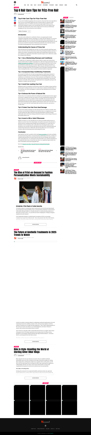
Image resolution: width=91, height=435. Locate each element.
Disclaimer (47, 428)
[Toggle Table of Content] (28, 31)
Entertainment (45, 4)
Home (25, 4)
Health (35, 4)
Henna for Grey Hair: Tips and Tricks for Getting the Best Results (36, 144)
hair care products (43, 134)
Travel (31, 4)
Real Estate (39, 4)
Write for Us (58, 428)
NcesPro (51, 433)
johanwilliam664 (21, 14)
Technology (61, 4)
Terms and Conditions (41, 428)
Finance (56, 4)
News (28, 4)
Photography (51, 4)
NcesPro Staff (20, 238)
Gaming (66, 4)
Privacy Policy (33, 428)
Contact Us (53, 428)
